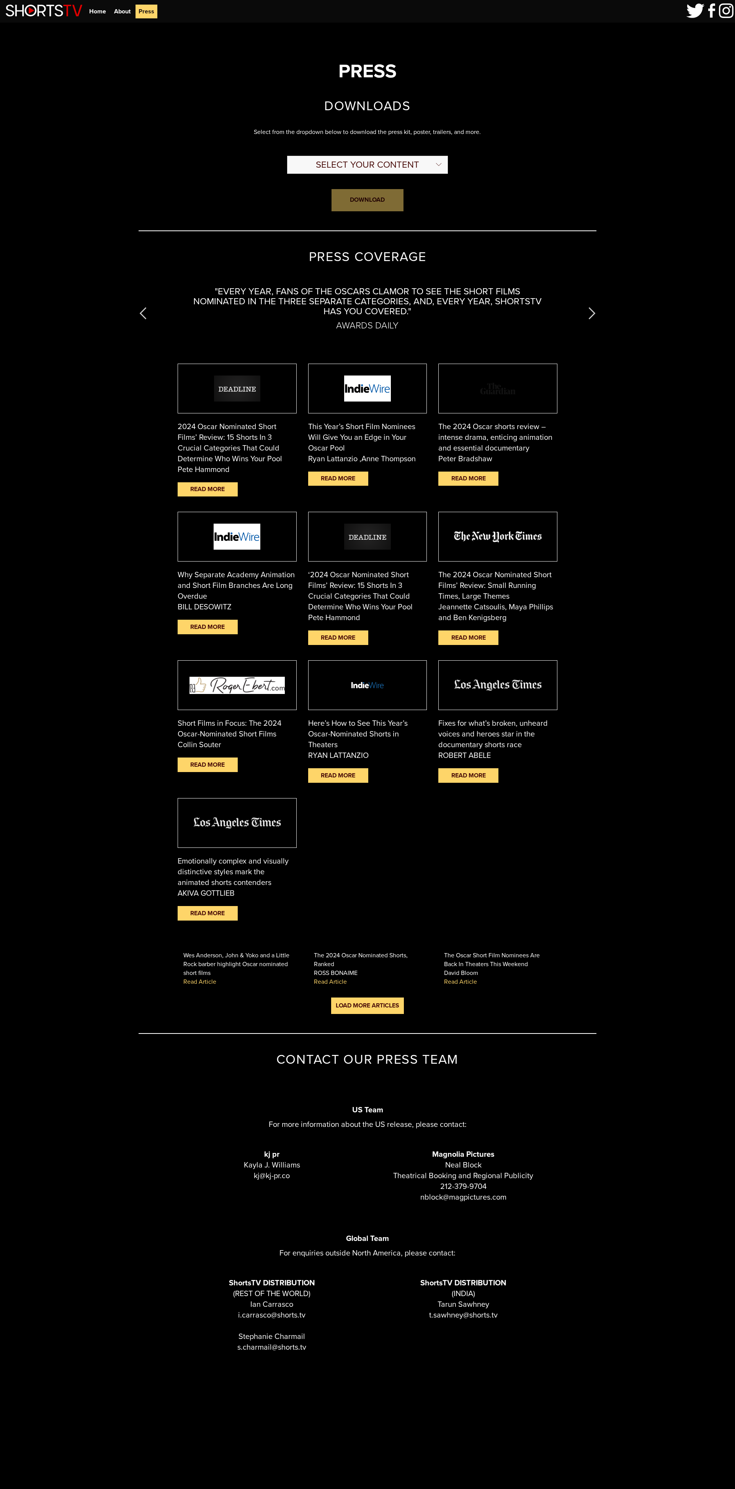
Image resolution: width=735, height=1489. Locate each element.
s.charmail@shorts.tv (271, 1347)
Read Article (199, 981)
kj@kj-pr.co (272, 1175)
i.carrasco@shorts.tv (271, 1315)
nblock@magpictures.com (463, 1197)
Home (97, 11)
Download (367, 199)
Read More (207, 489)
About (122, 11)
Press (146, 11)
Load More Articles (367, 1005)
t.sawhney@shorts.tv (463, 1315)
